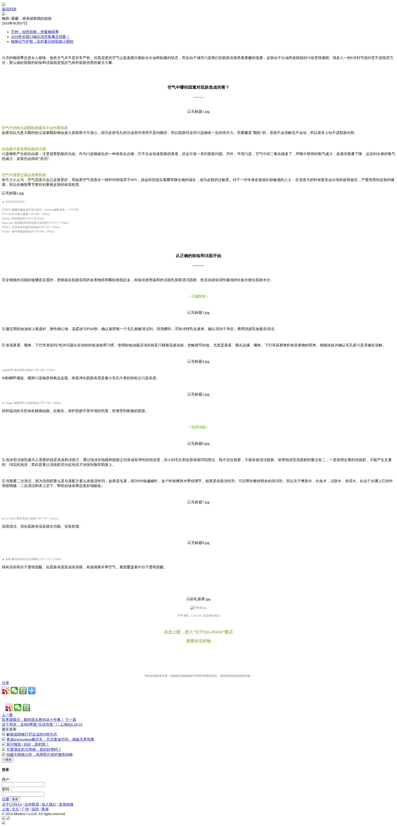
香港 (45, 809)
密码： (7, 789)
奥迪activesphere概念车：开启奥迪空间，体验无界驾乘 (50, 739)
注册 (5, 799)
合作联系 (31, 804)
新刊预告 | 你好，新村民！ (27, 744)
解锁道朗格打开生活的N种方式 (31, 734)
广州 (25, 809)
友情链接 (66, 804)
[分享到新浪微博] (5, 690)
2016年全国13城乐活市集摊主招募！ (40, 37)
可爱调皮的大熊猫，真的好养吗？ (34, 749)
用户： (7, 780)
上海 (5, 809)
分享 (5, 683)
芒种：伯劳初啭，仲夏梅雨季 (35, 32)
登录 (15, 799)
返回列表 (9, 9)
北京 (15, 809)
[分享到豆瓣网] (23, 690)
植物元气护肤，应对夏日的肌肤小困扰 (42, 41)
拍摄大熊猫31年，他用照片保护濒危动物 (39, 754)
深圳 (35, 809)
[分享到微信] (14, 690)
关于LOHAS (12, 804)
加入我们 (49, 804)
